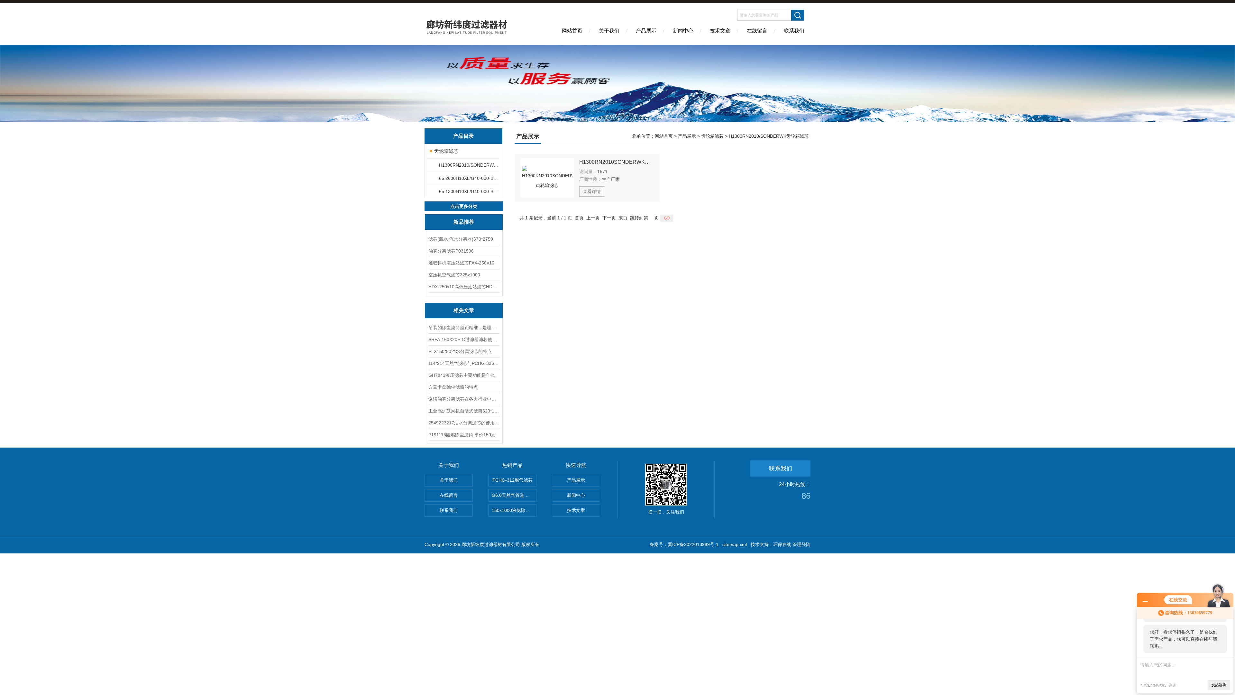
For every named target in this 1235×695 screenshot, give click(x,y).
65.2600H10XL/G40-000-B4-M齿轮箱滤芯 (469, 178)
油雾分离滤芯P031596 (451, 251)
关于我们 (609, 30)
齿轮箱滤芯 (446, 151)
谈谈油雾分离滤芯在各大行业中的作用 (463, 399)
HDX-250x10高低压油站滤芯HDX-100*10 (463, 286)
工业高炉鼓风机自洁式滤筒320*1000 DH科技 (463, 410)
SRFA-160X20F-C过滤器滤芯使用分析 (463, 339)
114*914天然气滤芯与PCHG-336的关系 (463, 363)
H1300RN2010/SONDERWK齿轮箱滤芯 (469, 165)
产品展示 (646, 30)
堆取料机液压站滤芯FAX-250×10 (461, 262)
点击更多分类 (463, 206)
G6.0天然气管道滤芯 (512, 495)
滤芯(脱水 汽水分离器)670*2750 (460, 239)
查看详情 (592, 191)
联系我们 (794, 30)
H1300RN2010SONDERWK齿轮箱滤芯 (616, 162)
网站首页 (572, 30)
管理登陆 (801, 544)
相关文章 (463, 310)
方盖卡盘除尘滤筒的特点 (453, 387)
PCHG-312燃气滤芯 (512, 480)
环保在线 (782, 544)
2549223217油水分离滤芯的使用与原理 (463, 422)
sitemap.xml (734, 544)
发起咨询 (1219, 685)
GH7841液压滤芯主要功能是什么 (461, 375)
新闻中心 (683, 30)
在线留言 (757, 30)
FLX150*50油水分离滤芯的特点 (460, 351)
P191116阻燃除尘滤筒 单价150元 (462, 434)
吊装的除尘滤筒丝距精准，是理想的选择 (463, 327)
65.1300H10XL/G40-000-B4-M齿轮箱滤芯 (469, 191)
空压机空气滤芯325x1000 (454, 274)
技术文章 (720, 30)
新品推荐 (463, 222)
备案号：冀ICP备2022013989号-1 (684, 544)
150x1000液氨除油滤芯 (514, 510)
